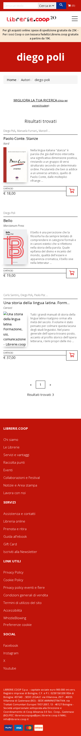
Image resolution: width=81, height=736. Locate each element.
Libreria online (14, 521)
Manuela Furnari (27, 131)
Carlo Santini (11, 295)
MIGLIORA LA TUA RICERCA (41, 102)
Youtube (9, 668)
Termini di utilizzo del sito (22, 602)
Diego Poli (9, 131)
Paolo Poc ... (41, 295)
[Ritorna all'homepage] (31, 18)
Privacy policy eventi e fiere (24, 587)
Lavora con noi (14, 493)
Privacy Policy (13, 572)
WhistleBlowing (14, 618)
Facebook (10, 645)
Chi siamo (10, 439)
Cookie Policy (13, 580)
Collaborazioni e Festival (21, 477)
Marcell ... (44, 131)
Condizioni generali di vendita (25, 595)
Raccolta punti (14, 462)
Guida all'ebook (15, 536)
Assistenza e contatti (19, 513)
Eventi (8, 470)
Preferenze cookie (17, 624)
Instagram (10, 653)
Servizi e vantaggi (16, 454)
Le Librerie (11, 447)
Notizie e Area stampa (20, 485)
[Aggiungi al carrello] (72, 191)
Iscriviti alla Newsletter (20, 551)
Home (11, 79)
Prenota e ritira (15, 529)
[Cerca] (61, 5)
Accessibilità (12, 610)
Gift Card (10, 544)
